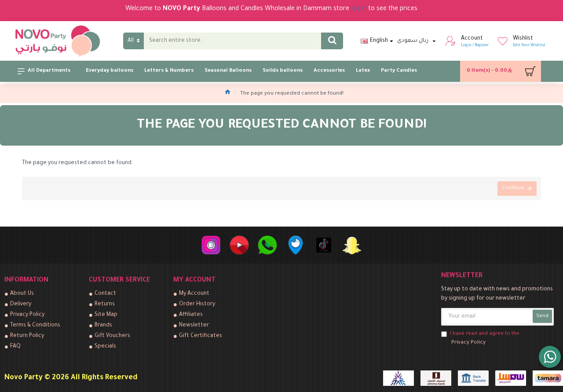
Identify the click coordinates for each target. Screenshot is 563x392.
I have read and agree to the (484, 338)
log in (358, 9)
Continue (513, 188)
